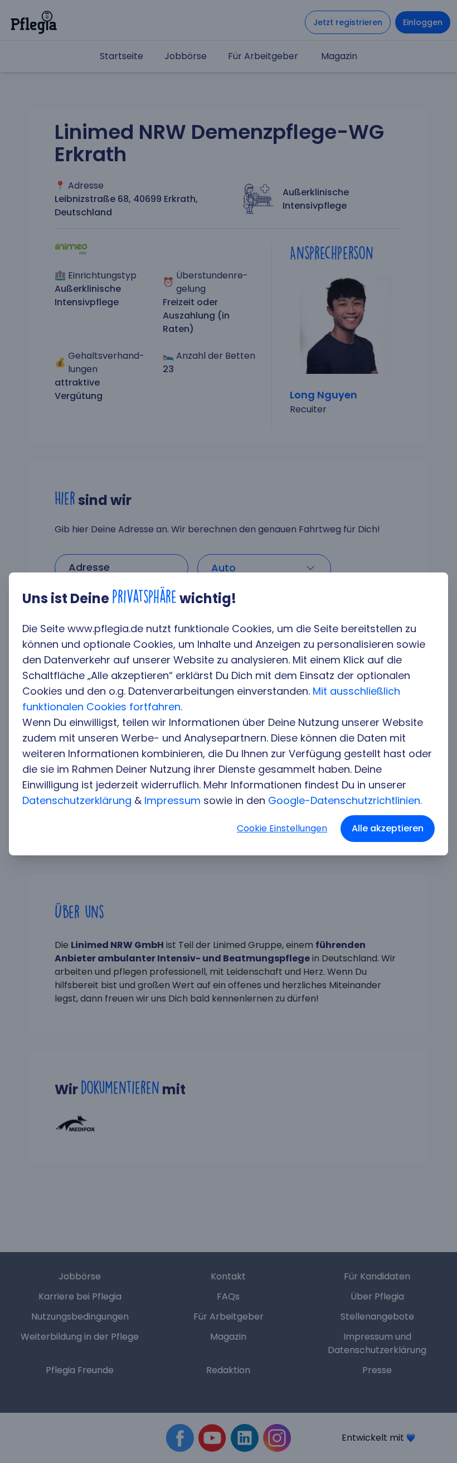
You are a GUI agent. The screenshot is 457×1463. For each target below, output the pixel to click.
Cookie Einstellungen (282, 828)
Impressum (172, 800)
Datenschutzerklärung (77, 800)
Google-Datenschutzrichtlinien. (345, 800)
